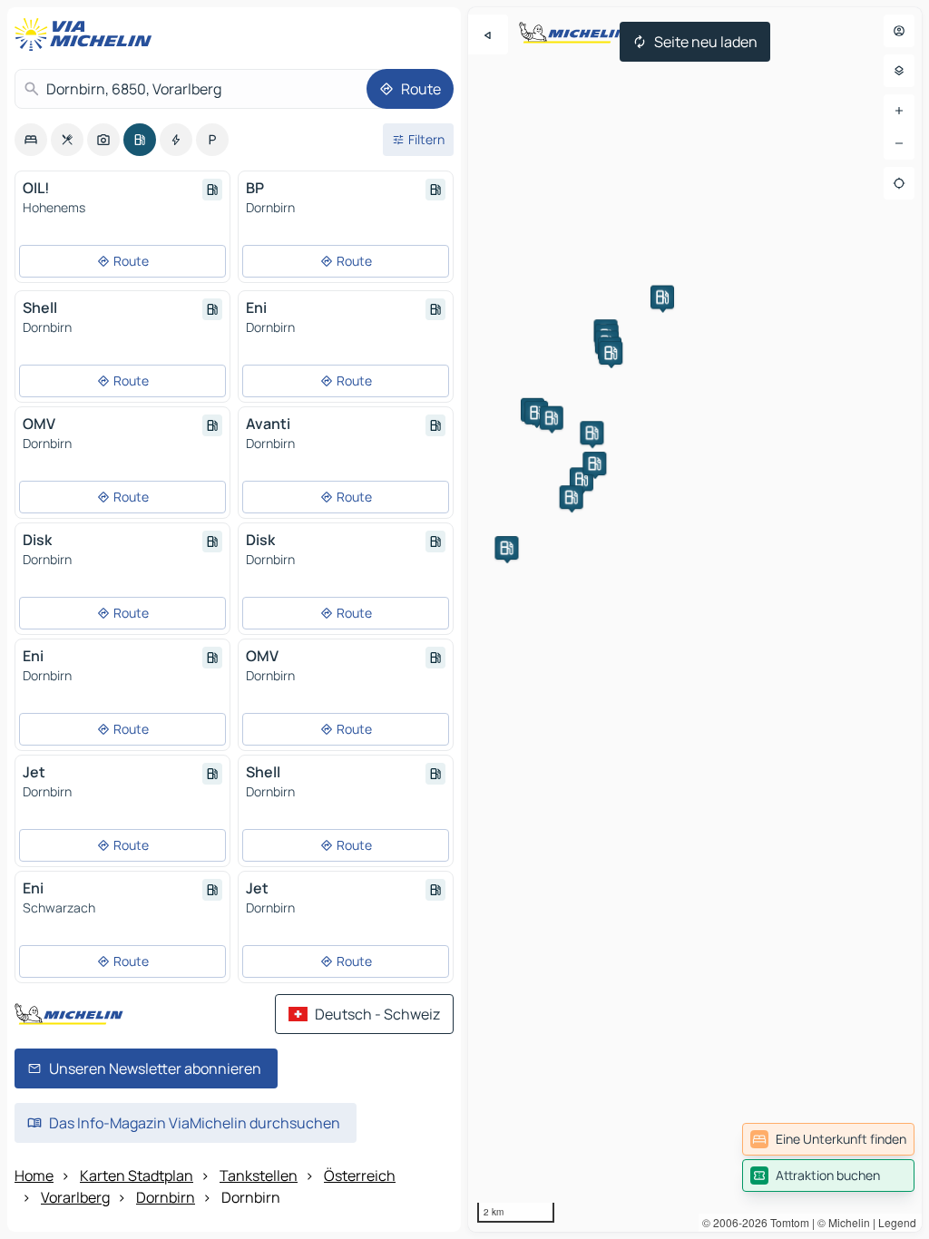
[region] (695, 619)
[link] (828, 1139)
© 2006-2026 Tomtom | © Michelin (786, 1222)
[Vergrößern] (899, 110)
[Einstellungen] (899, 70)
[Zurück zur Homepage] (87, 34)
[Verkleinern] (899, 143)
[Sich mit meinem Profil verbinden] (899, 31)
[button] (506, 548)
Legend (897, 1222)
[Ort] (899, 183)
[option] (31, 139)
